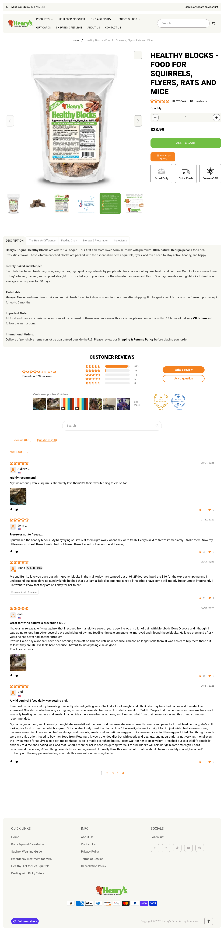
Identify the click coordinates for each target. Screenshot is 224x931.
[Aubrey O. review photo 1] (18, 496)
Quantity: (156, 108)
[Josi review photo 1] (18, 662)
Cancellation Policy (93, 866)
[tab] (14, 240)
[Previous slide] (10, 120)
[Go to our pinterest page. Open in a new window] (199, 848)
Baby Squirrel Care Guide (27, 844)
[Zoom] (138, 55)
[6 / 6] (134, 203)
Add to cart (186, 143)
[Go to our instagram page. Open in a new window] (166, 848)
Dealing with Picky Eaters (27, 873)
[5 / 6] (110, 203)
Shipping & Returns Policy (135, 339)
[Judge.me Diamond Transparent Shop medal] (178, 401)
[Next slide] (138, 120)
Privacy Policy (90, 851)
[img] (19, 463)
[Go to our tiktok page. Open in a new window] (177, 848)
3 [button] (113, 773)
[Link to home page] (112, 890)
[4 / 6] (86, 203)
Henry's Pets (169, 921)
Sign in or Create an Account (201, 7)
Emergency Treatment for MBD (31, 859)
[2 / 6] (37, 203)
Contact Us (88, 844)
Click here (200, 318)
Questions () (47, 440)
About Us (87, 837)
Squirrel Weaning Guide (26, 851)
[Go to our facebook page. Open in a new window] (155, 848)
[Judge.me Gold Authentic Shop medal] (161, 401)
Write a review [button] (184, 369)
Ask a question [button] (183, 378)
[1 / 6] (13, 203)
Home (75, 40)
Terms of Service (92, 859)
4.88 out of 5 (49, 372)
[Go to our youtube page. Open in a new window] (188, 848)
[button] (160, 101)
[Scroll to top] (208, 921)
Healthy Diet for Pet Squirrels (30, 866)
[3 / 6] (61, 203)
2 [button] (107, 773)
